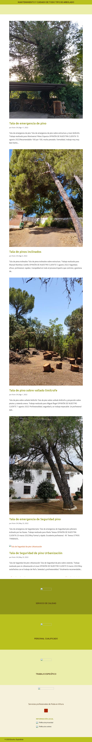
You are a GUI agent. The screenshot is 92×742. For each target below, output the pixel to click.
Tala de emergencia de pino (27, 123)
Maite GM (15, 127)
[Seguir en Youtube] (46, 710)
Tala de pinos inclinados (25, 251)
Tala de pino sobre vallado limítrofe (33, 390)
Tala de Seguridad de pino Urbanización (35, 553)
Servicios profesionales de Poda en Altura (46, 704)
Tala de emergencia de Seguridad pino (35, 519)
